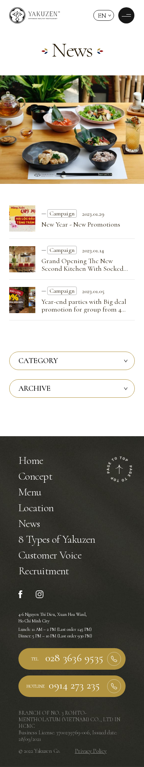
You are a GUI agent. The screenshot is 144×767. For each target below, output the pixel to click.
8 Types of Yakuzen (56, 539)
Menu (29, 492)
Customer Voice (49, 555)
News (29, 523)
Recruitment (43, 570)
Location (36, 507)
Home (30, 460)
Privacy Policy (91, 750)
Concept (35, 476)
